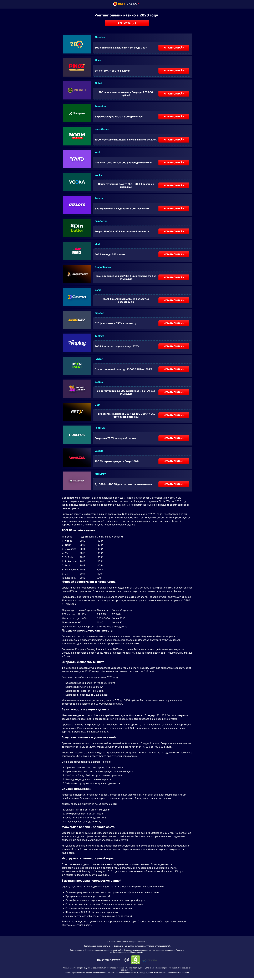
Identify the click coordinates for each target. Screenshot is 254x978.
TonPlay (99, 335)
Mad (97, 244)
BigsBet (99, 313)
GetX (97, 404)
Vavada (99, 450)
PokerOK (100, 427)
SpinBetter (101, 221)
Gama (98, 289)
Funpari (99, 358)
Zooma (99, 381)
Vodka (98, 175)
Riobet (98, 83)
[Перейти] (108, 960)
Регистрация (127, 23)
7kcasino (100, 37)
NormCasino (102, 129)
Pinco (98, 60)
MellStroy (100, 473)
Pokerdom (101, 106)
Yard (97, 152)
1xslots (99, 198)
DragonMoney (103, 267)
